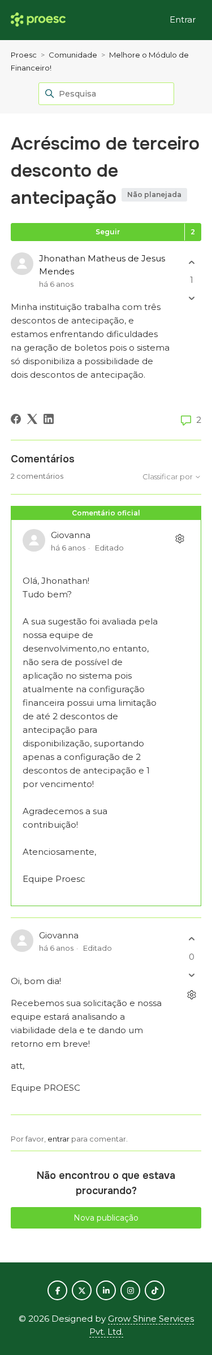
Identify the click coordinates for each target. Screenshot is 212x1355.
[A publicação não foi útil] (191, 298)
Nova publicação (106, 1218)
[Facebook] (16, 419)
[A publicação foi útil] (191, 262)
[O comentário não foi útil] (191, 975)
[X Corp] (32, 419)
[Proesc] (38, 20)
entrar (58, 1138)
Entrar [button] (183, 19)
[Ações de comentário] (179, 539)
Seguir (108, 232)
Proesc (24, 54)
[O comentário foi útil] (191, 939)
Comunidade (73, 54)
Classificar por (168, 477)
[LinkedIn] (49, 419)
